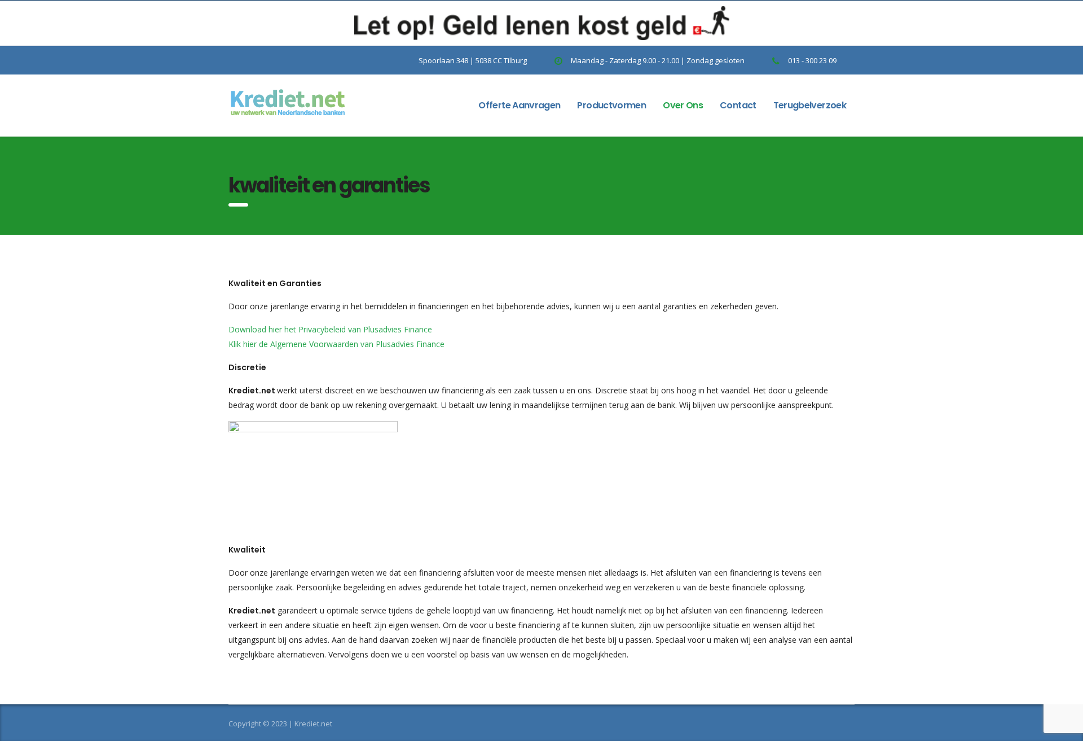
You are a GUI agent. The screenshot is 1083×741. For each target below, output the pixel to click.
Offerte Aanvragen (519, 105)
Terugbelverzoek (809, 105)
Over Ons (683, 105)
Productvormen (611, 105)
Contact (738, 105)
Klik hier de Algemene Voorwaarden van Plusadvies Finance (336, 344)
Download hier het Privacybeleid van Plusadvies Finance (330, 329)
